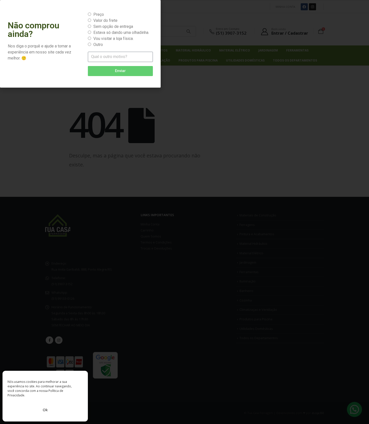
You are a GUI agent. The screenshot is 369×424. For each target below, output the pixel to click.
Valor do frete (105, 20)
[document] (184, 212)
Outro (98, 44)
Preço (98, 14)
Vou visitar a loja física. (113, 38)
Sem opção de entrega (113, 26)
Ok (45, 409)
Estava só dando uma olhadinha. (121, 32)
